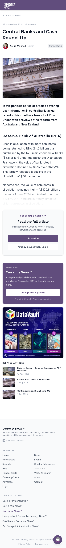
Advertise (8, 481)
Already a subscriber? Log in (33, 247)
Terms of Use (41, 544)
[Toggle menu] (60, 5)
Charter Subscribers (44, 464)
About (37, 477)
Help (5, 468)
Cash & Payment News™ (15, 500)
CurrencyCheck (11, 477)
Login (5, 486)
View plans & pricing (33, 292)
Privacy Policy (25, 544)
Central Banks (55, 46)
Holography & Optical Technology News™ (25, 516)
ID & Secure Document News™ (18, 521)
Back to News (13, 15)
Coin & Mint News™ (12, 506)
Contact (38, 481)
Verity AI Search (42, 473)
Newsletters (9, 459)
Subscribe (33, 238)
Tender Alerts (10, 473)
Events (37, 459)
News (37, 455)
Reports (7, 464)
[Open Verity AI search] (57, 539)
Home (6, 455)
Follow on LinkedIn (15, 440)
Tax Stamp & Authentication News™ (21, 526)
